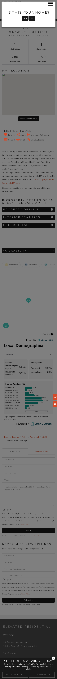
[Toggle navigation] (50, 4)
